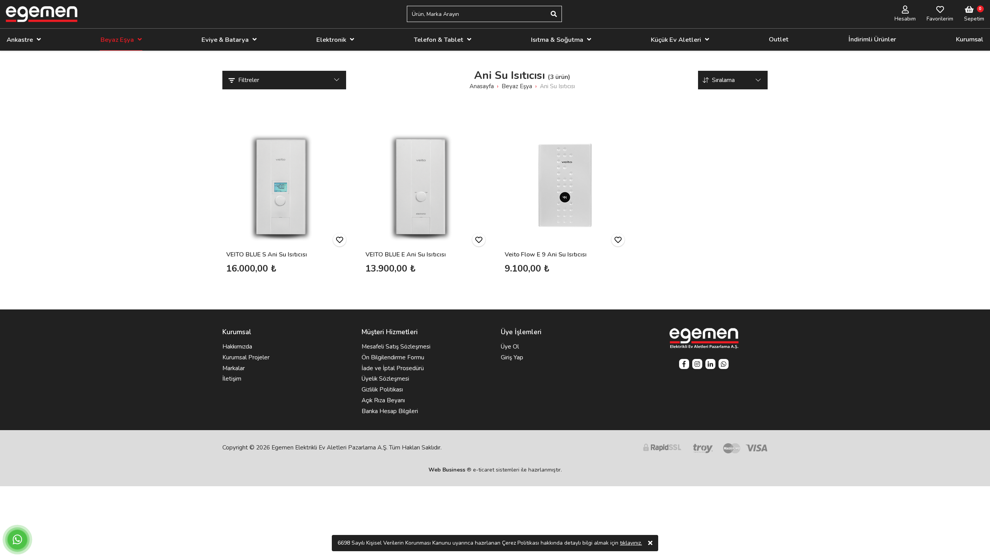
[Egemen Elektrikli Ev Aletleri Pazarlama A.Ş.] (41, 14)
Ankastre (20, 39)
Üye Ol (510, 346)
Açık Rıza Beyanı (383, 400)
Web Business (446, 469)
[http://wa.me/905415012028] (724, 365)
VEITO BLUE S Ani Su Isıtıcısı (266, 254)
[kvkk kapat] (650, 543)
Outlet (779, 39)
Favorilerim (940, 18)
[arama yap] (554, 14)
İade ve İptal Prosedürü (393, 368)
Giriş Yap (512, 357)
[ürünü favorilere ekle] (339, 239)
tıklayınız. (631, 543)
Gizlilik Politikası (382, 389)
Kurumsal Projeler (246, 357)
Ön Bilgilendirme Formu (393, 357)
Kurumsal (969, 39)
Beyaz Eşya (117, 39)
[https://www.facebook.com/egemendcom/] (684, 365)
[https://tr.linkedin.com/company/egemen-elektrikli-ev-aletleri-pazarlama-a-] (710, 365)
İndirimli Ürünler (872, 39)
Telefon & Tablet (438, 39)
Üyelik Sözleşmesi (385, 379)
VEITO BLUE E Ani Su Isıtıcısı (405, 254)
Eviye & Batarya (225, 39)
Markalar (233, 368)
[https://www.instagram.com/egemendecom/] (697, 365)
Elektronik (331, 39)
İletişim (231, 379)
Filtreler (248, 80)
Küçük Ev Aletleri (676, 39)
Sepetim (974, 18)
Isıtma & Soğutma (557, 39)
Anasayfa (481, 86)
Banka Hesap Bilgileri (390, 411)
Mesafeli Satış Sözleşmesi (396, 346)
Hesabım (905, 18)
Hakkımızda (237, 346)
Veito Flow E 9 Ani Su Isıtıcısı (546, 254)
